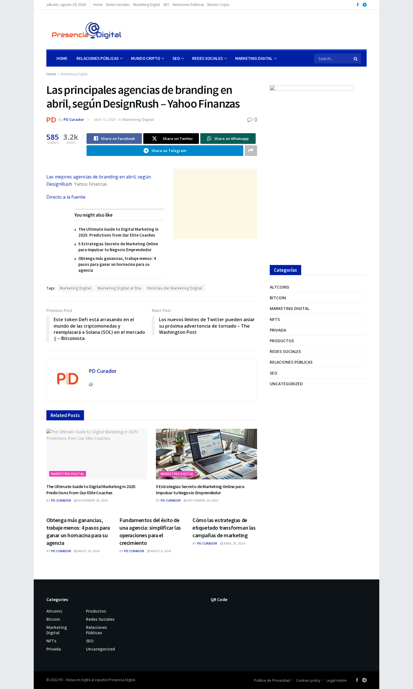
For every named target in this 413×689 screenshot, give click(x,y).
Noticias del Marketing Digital (175, 288)
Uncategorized (286, 383)
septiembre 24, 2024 (202, 500)
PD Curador (73, 119)
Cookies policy (308, 680)
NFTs (275, 319)
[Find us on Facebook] (358, 5)
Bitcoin (278, 297)
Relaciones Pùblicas (188, 4)
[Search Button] (356, 58)
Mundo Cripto (218, 4)
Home (98, 4)
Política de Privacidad (272, 680)
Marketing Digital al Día (119, 288)
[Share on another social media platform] (251, 150)
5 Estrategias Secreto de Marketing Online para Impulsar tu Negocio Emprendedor (200, 489)
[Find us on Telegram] (365, 5)
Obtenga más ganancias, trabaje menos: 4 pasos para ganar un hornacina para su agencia (117, 264)
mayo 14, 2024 (88, 551)
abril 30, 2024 (234, 543)
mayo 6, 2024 (160, 551)
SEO (166, 4)
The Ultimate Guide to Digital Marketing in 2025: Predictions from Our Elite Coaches (91, 489)
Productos (282, 340)
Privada (278, 330)
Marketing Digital (146, 4)
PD (61, 679)
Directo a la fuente (65, 197)
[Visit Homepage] (84, 29)
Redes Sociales (118, 4)
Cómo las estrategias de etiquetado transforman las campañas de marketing (224, 527)
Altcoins (279, 287)
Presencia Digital (122, 679)
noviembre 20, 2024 (92, 500)
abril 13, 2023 (105, 119)
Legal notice (336, 680)
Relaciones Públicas (97, 58)
